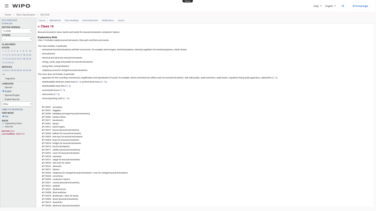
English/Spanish (12, 99)
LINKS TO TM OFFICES (12, 109)
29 (27, 58)
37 (9, 70)
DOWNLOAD (7, 23)
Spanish (8, 87)
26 (18, 58)
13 (9, 54)
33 (9, 62)
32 (6, 62)
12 (6, 54)
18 (24, 54)
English (8, 91)
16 (18, 54)
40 (18, 70)
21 (3, 58)
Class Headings (71, 20)
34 (12, 62)
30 (30, 58)
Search (121, 20)
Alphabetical (55, 20)
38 (12, 70)
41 (21, 70)
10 (30, 51)
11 (3, 54)
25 (15, 58)
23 (9, 58)
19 (27, 54)
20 (30, 54)
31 (3, 62)
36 (6, 70)
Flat (6, 116)
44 (30, 70)
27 (21, 58)
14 (12, 54)
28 (24, 58)
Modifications (108, 20)
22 (6, 58)
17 (21, 54)
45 (3, 74)
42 (24, 70)
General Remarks (90, 20)
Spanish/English (12, 95)
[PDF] (39, 26)
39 (15, 70)
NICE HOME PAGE (9, 20)
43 (27, 70)
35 (3, 70)
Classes (42, 20)
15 (15, 54)
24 (12, 58)
